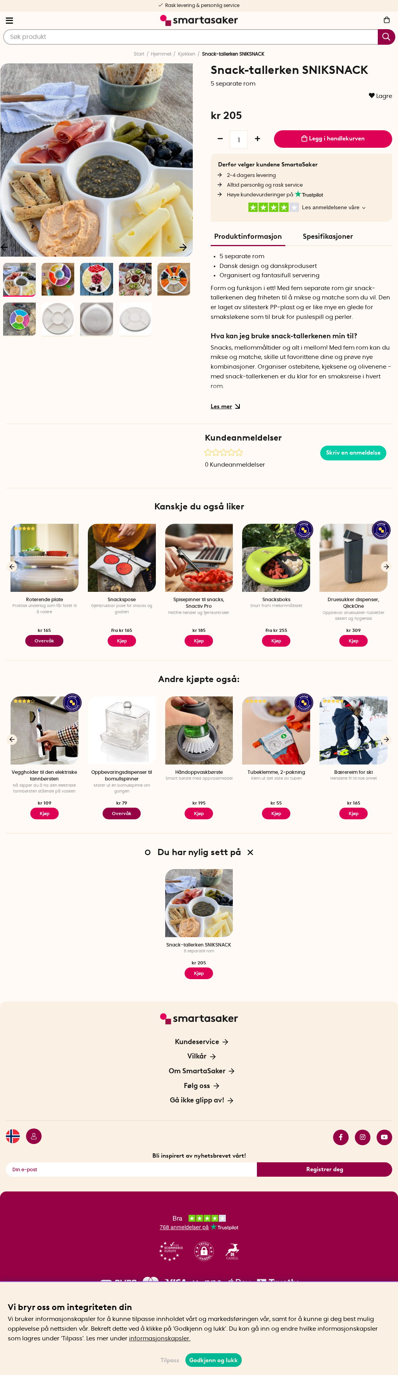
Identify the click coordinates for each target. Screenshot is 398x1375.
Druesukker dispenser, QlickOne (353, 603)
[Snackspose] (122, 558)
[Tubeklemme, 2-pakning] (276, 730)
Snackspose (122, 599)
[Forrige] (12, 567)
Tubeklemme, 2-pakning (276, 772)
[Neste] (183, 247)
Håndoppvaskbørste (199, 772)
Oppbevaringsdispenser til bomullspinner (121, 775)
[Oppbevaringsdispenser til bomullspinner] (122, 730)
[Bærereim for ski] (353, 730)
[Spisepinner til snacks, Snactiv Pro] (199, 558)
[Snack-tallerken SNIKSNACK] (199, 903)
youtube (381, 1137)
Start (139, 54)
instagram (359, 1137)
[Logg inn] (31, 1137)
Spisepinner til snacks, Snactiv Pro (198, 603)
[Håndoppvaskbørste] (199, 730)
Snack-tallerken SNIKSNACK (198, 945)
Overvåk (44, 641)
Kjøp (122, 641)
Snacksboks (276, 599)
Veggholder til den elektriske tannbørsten (44, 775)
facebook (338, 1137)
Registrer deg (324, 1169)
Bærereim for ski (353, 772)
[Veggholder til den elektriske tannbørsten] (44, 730)
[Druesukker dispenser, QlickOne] (353, 558)
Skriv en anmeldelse (353, 452)
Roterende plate (44, 599)
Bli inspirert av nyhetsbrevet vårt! (199, 1155)
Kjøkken (187, 54)
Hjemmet (161, 54)
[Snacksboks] (276, 558)
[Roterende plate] (44, 558)
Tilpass (170, 1360)
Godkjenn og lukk (213, 1360)
